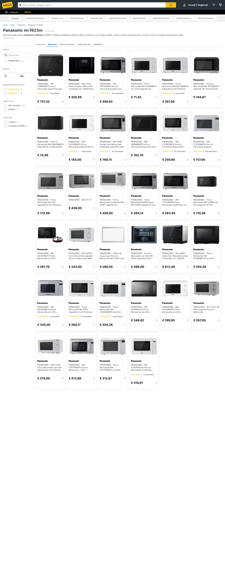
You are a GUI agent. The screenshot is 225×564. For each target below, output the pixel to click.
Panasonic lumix (57, 18)
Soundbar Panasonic (183, 18)
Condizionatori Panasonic (35, 18)
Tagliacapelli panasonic (161, 18)
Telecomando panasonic (118, 18)
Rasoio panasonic (139, 18)
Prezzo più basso (67, 44)
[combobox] (92, 5)
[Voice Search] (20, 5)
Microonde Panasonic (206, 18)
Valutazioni (98, 44)
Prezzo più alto (84, 44)
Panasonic (15, 18)
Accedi (191, 5)
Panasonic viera (96, 18)
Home (5, 25)
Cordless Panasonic (77, 18)
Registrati (203, 5)
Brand (12, 25)
